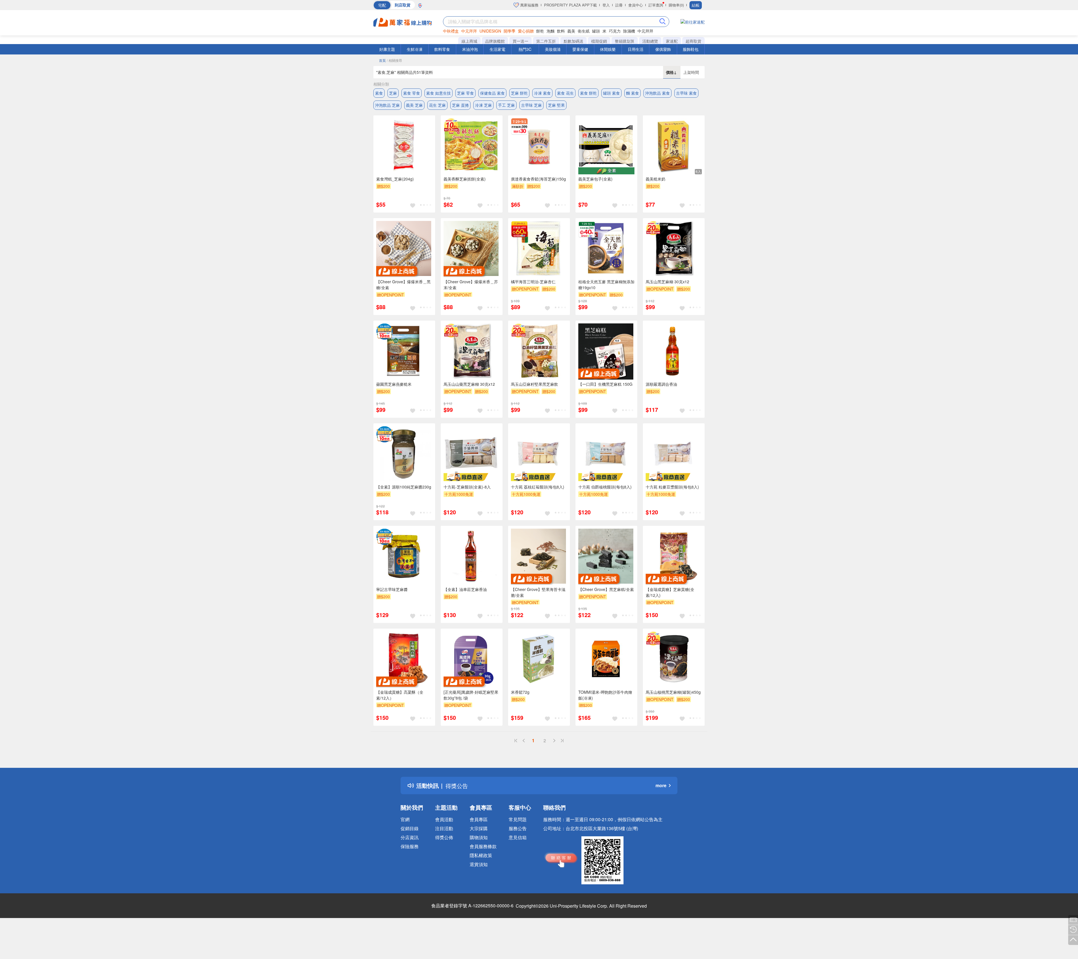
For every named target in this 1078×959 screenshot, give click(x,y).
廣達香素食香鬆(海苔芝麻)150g (538, 179)
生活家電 (497, 49)
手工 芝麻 (506, 105)
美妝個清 (553, 49)
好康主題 (387, 49)
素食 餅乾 (588, 93)
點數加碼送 (573, 41)
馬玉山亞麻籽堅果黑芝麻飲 (534, 384)
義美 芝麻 (414, 105)
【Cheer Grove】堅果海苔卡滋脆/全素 (538, 592)
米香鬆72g (520, 692)
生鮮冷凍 (414, 49)
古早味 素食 (686, 93)
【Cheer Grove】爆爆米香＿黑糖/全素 (403, 284)
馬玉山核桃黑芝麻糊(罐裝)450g (673, 692)
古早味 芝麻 (531, 105)
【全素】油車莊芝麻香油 (465, 589)
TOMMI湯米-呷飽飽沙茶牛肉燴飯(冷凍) (605, 695)
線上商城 (469, 41)
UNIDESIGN (490, 31)
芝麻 (393, 93)
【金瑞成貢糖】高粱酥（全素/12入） (399, 695)
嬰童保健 (580, 49)
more (661, 785)
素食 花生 (565, 93)
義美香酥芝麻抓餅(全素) (465, 179)
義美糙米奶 (655, 179)
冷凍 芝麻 (483, 105)
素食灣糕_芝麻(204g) (395, 179)
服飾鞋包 (690, 49)
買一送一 (520, 41)
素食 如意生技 (438, 93)
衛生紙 (584, 31)
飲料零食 (442, 49)
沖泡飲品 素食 (657, 93)
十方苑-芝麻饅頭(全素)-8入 (467, 487)
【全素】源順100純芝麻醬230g (403, 487)
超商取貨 (693, 41)
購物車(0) (676, 5)
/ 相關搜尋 (394, 60)
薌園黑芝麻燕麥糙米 (394, 384)
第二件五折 (546, 41)
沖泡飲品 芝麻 (387, 105)
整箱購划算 (624, 41)
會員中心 (635, 5)
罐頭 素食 (611, 93)
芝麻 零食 (465, 93)
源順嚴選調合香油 (661, 384)
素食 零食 (411, 93)
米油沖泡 (470, 49)
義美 (571, 31)
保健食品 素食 (492, 93)
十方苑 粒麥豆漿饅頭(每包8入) (672, 487)
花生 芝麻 (437, 105)
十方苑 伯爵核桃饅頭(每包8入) (605, 487)
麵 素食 (632, 93)
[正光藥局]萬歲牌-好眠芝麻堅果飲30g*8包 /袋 (471, 695)
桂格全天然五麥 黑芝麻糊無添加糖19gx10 (606, 284)
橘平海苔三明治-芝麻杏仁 (533, 281)
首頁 (382, 60)
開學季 (509, 31)
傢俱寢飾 (663, 49)
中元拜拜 (469, 31)
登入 (606, 5)
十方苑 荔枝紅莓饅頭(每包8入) (537, 487)
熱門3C (525, 49)
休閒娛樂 (608, 49)
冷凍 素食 (542, 93)
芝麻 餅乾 (519, 93)
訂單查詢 (655, 5)
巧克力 (615, 31)
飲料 (561, 31)
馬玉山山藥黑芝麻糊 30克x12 (469, 384)
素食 (379, 93)
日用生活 (635, 49)
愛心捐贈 (526, 31)
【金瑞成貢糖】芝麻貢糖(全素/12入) (670, 592)
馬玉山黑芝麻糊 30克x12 (667, 281)
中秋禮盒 (451, 31)
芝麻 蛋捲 (460, 105)
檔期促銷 (599, 41)
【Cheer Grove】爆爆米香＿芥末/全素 (471, 284)
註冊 (619, 5)
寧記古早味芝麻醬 (392, 589)
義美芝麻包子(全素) (595, 179)
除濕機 (629, 31)
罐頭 (596, 31)
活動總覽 (650, 41)
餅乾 (540, 31)
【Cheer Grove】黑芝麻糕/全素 (606, 589)
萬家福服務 (528, 5)
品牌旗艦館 (495, 41)
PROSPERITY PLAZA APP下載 (570, 5)
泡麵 (550, 31)
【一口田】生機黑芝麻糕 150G (605, 384)
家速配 (672, 41)
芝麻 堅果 (556, 105)
